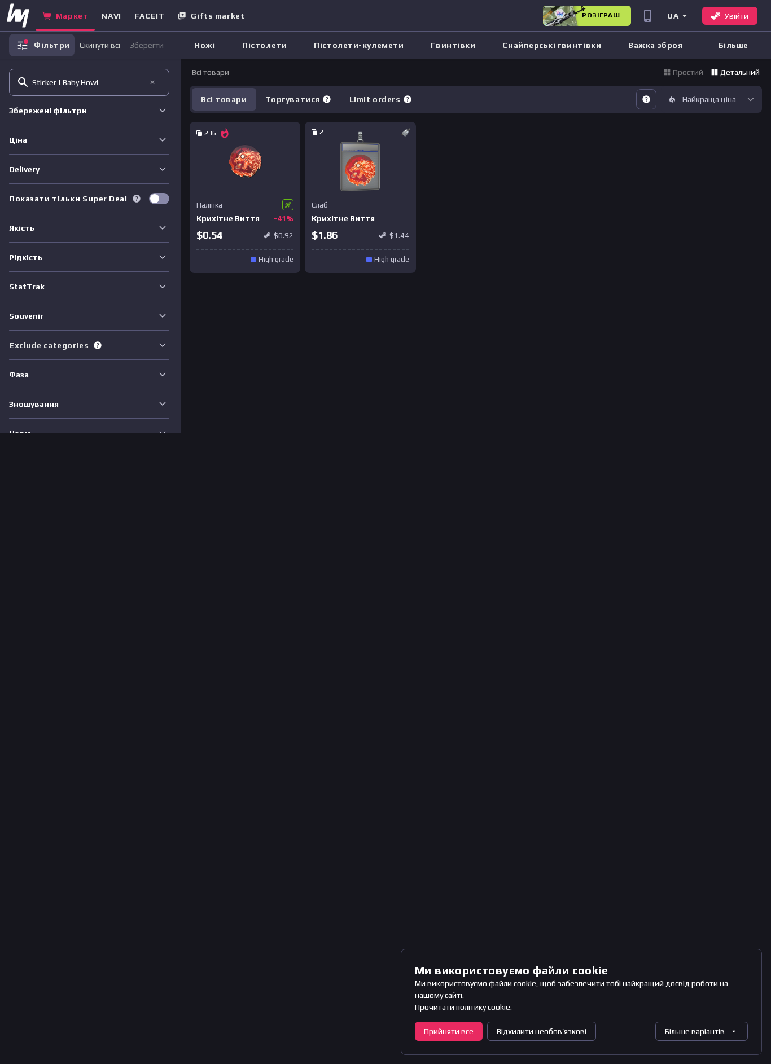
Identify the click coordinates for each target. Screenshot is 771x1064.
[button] (676, 15)
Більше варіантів (695, 1031)
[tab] (298, 99)
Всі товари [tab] (224, 99)
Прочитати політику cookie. (463, 1007)
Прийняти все (449, 1031)
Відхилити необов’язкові (541, 1031)
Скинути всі (100, 45)
